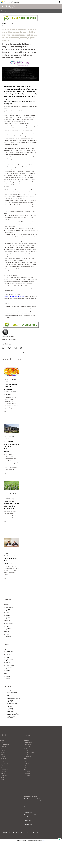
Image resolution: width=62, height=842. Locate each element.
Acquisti (8, 615)
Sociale (7, 614)
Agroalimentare (9, 623)
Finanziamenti (9, 651)
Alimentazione (9, 607)
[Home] (11, 2)
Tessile (7, 626)
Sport (7, 610)
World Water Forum (12, 692)
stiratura (10, 694)
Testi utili (8, 654)
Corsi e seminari (10, 659)
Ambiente (8, 622)
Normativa (8, 653)
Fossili (7, 634)
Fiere (7, 660)
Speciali (8, 670)
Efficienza (8, 636)
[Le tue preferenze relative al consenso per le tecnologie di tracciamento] (59, 839)
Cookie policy (28, 824)
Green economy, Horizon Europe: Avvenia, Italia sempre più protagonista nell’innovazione (11, 503)
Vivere (4, 11)
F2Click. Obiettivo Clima (13, 714)
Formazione (10, 25)
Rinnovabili (8, 633)
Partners (8, 676)
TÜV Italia (10, 708)
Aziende (8, 668)
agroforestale (11, 716)
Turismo (8, 609)
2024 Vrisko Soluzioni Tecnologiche (13, 831)
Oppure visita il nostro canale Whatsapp (13, 352)
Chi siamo (8, 675)
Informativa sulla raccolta (21, 840)
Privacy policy (28, 820)
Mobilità (8, 617)
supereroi (10, 717)
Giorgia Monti (11, 709)
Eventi (7, 657)
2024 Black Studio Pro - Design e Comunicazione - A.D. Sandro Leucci (22, 832)
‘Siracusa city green (12, 703)
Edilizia (7, 625)
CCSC (9, 695)
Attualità (8, 618)
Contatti (8, 678)
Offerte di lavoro (10, 665)
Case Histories (9, 672)
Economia (8, 630)
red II (9, 690)
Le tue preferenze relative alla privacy (35, 840)
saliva (9, 697)
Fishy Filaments (11, 701)
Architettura (8, 628)
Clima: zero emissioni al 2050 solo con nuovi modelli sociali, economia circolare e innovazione (11, 389)
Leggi (5, 411)
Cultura (4, 25)
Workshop (8, 662)
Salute (7, 606)
